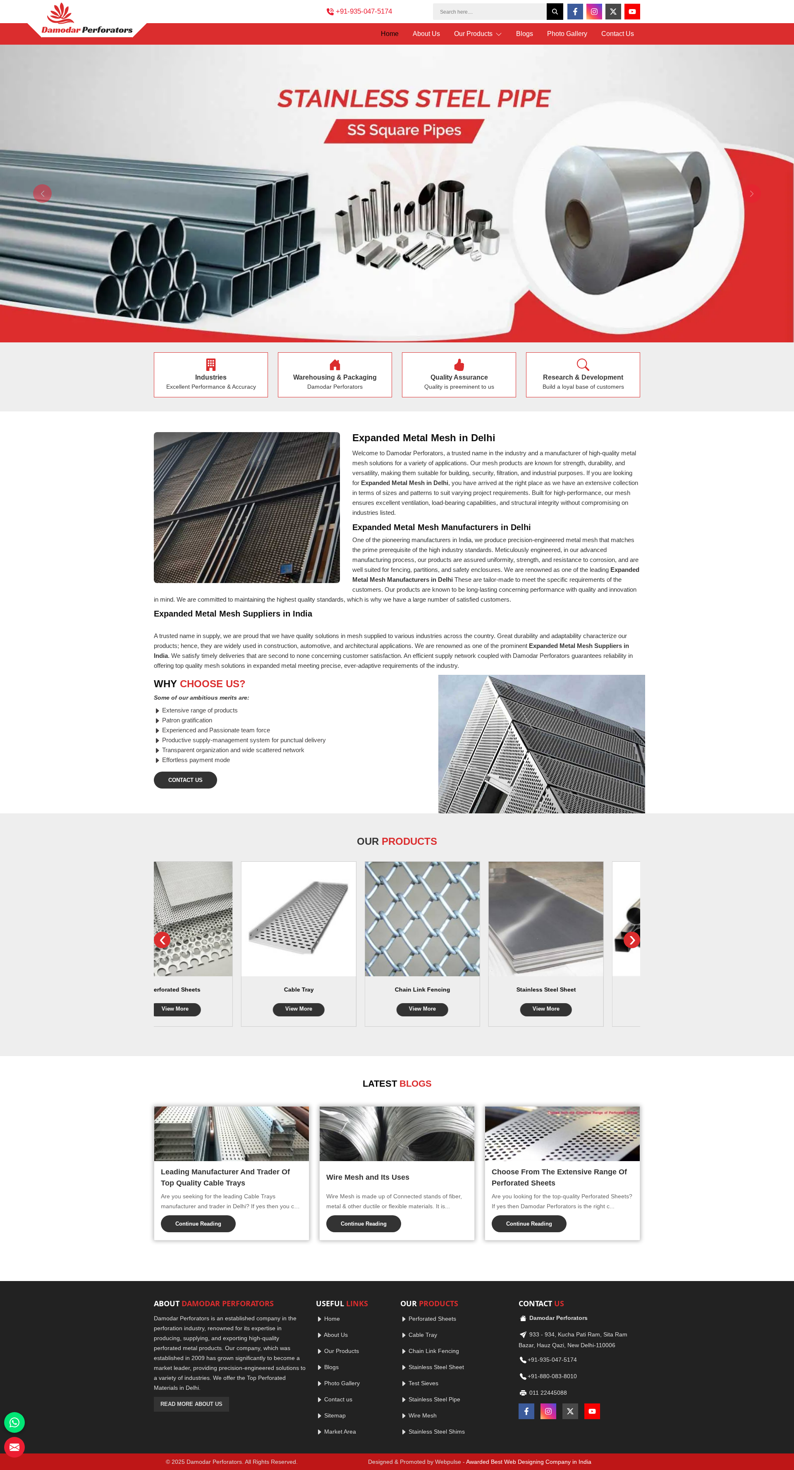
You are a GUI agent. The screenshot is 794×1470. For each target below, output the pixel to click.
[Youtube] (632, 11)
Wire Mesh (422, 1415)
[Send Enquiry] (14, 1447)
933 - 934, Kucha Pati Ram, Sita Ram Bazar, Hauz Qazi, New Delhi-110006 (573, 1339)
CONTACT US (185, 780)
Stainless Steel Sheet (459, 989)
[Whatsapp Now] (14, 1422)
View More (211, 1009)
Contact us (337, 1399)
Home (390, 33)
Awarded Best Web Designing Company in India (528, 1461)
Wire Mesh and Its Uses (367, 1177)
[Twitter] (613, 11)
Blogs (524, 33)
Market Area (339, 1431)
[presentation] (162, 940)
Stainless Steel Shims (436, 1431)
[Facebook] (575, 11)
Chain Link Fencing (335, 989)
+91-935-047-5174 (364, 11)
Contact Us (617, 33)
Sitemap (334, 1415)
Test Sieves (422, 1383)
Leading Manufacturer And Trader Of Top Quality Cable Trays (225, 1177)
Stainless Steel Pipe (582, 989)
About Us (426, 33)
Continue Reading (198, 1224)
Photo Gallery (567, 33)
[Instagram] (594, 11)
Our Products (474, 33)
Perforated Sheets (431, 1318)
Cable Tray (212, 989)
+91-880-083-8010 (552, 1376)
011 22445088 (547, 1392)
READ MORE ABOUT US (191, 1404)
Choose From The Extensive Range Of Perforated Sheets (559, 1177)
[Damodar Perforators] (87, 19)
